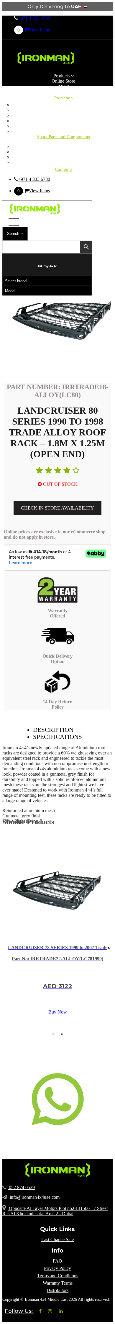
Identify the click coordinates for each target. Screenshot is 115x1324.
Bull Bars (63, 104)
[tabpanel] (57, 926)
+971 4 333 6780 (34, 18)
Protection (63, 98)
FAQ (57, 1260)
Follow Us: (19, 1311)
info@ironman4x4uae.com (34, 1197)
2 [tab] (62, 1034)
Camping (63, 146)
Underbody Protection (63, 131)
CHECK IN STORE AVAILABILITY (57, 507)
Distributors (57, 1290)
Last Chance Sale (57, 1239)
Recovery (64, 162)
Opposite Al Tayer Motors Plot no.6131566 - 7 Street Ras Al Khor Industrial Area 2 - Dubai (55, 1211)
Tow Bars (63, 125)
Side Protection (63, 120)
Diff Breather (63, 110)
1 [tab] (53, 1034)
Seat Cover (63, 115)
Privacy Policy (57, 1268)
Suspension (63, 156)
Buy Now (57, 1011)
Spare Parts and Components (63, 136)
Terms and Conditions (57, 1275)
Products (62, 75)
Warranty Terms (58, 1282)
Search (13, 233)
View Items (33, 29)
